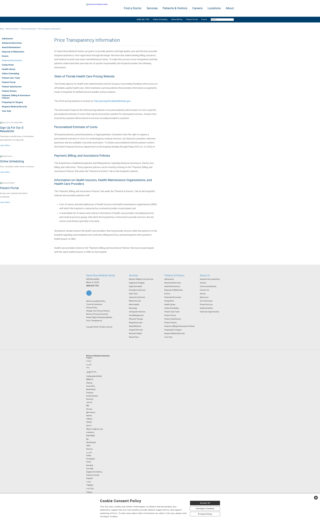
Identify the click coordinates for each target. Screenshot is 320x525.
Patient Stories (9, 91)
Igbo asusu (90, 412)
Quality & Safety (206, 308)
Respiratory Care (135, 323)
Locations (214, 8)
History (203, 294)
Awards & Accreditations (210, 279)
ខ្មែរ (87, 439)
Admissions (7, 38)
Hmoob (89, 409)
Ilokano (89, 416)
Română (89, 465)
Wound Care (134, 337)
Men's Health (134, 304)
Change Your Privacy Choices (98, 311)
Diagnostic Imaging (136, 283)
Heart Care (133, 294)
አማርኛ (88, 361)
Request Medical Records (14, 106)
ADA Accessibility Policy (95, 301)
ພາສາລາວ (90, 432)
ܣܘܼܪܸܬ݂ (88, 482)
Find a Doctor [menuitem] (133, 8)
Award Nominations (11, 47)
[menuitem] (221, 19)
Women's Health (135, 333)
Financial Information (28, 28)
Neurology (133, 308)
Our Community (206, 301)
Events (204, 19)
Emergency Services (137, 290)
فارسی (89, 452)
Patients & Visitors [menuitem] (175, 8)
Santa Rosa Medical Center (100, 275)
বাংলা (87, 368)
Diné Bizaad (91, 442)
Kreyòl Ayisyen (92, 396)
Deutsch (89, 399)
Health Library (8, 69)
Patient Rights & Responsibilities (99, 317)
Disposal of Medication (13, 51)
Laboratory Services (137, 297)
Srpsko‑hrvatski (92, 475)
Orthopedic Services (137, 312)
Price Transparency (94, 321)
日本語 (89, 422)
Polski (88, 455)
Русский (89, 469)
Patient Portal (192, 19)
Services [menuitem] (152, 8)
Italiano (89, 419)
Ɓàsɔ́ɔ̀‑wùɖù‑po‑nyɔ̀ (94, 429)
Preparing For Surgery (12, 102)
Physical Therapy (136, 319)
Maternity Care (135, 301)
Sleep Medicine (135, 326)
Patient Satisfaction (12, 86)
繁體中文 (89, 379)
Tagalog (89, 485)
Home (2, 28)
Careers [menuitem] (197, 8)
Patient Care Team (11, 78)
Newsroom (204, 297)
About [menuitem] (230, 8)
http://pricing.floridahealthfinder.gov (112, 101)
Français (89, 393)
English (89, 358)
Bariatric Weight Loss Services (141, 279)
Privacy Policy (91, 308)
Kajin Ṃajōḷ (90, 436)
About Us (205, 275)
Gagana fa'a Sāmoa (94, 472)
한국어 (89, 426)
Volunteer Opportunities (209, 312)
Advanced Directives (12, 43)
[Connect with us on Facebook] (89, 293)
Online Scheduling (160, 19)
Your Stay (6, 111)
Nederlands (90, 389)
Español (89, 478)
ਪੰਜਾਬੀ (88, 462)
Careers (203, 283)
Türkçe (89, 492)
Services (133, 275)
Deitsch (89, 449)
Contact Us (204, 290)
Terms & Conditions (94, 304)
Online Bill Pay (176, 19)
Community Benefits (208, 286)
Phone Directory (206, 304)
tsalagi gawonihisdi (94, 376)
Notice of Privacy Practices (97, 314)
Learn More (5, 145)
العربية (88, 364)
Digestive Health (135, 286)
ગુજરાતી (89, 402)
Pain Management (136, 315)
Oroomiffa (90, 386)
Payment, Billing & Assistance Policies (16, 96)
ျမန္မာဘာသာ (91, 372)
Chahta (89, 383)
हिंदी (87, 406)
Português (90, 459)
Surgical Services (136, 330)
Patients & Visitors (12, 28)
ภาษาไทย (90, 489)
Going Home (8, 65)
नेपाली (88, 446)
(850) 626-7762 (143, 19)
